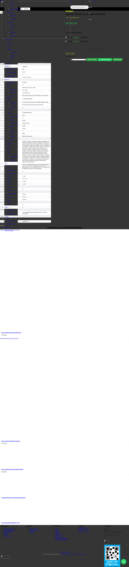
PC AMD (31, 531)
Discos (5, 533)
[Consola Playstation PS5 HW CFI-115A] (10, 519)
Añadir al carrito (91, 59)
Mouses (57, 531)
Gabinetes (6, 534)
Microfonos (57, 536)
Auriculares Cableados (60, 537)
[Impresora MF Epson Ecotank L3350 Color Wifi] (10, 466)
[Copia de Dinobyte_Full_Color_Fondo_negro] (36, 38)
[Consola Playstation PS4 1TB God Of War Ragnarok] (10, 494)
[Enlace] (18, 8)
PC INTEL (31, 532)
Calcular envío (97, 48)
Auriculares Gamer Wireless (61, 539)
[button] (105, 59)
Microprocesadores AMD (9, 528)
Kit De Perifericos (59, 534)
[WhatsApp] (104, 539)
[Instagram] (104, 536)
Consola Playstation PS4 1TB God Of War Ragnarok (13, 497)
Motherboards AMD (8, 532)
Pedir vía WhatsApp (105, 59)
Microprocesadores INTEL (9, 530)
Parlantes (57, 528)
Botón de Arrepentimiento (64, 552)
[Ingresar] (1, 12)
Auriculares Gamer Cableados (61, 538)
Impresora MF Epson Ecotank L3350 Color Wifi (12, 469)
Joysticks (57, 533)
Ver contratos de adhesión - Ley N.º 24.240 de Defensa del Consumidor (73, 554)
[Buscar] (71, 2)
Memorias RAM (7, 536)
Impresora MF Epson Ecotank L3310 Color (11, 332)
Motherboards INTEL (8, 531)
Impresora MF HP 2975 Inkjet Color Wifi (10, 441)
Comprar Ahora (117, 59)
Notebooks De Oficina (34, 530)
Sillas (56, 530)
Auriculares (57, 532)
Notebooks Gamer (33, 528)
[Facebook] (104, 538)
